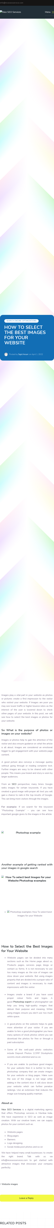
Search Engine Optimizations (21, 321)
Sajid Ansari (23, 354)
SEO (14, 784)
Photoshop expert (22, 1001)
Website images (10, 1184)
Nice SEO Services (11, 1109)
